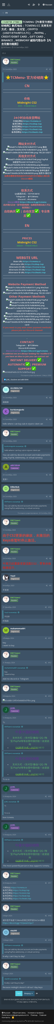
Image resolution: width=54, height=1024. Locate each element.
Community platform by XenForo (23, 1021)
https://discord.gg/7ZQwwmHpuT (18, 923)
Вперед (27, 993)
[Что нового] (38, 5)
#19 (49, 940)
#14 (49, 718)
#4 (50, 441)
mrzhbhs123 (16, 388)
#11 (49, 638)
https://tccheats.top (22, 898)
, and (17, 380)
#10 (49, 607)
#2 (50, 397)
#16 (49, 835)
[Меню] (4, 4)
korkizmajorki (17, 409)
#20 (49, 974)
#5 (50, 475)
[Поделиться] (46, 69)
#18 (49, 916)
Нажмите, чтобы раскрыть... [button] (27, 748)
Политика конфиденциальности (15, 1015)
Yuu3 (12, 575)
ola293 (13, 930)
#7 (50, 530)
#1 (50, 69)
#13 (49, 696)
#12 (49, 663)
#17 (49, 883)
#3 (50, 419)
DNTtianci (7, 47)
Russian (48, 4)
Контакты (6, 1017)
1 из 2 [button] (19, 993)
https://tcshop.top (21, 890)
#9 (50, 585)
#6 (50, 496)
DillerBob (14, 487)
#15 (49, 796)
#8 (50, 558)
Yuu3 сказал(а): (10, 612)
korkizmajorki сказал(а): (14, 446)
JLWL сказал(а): (10, 801)
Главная (42, 1015)
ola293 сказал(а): (11, 979)
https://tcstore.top (21, 893)
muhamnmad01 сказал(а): (14, 668)
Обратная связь (19, 1013)
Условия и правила (36, 1013)
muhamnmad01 (17, 628)
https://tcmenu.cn (19, 887)
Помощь (34, 1015)
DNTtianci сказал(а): (12, 502)
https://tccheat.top (21, 895)
